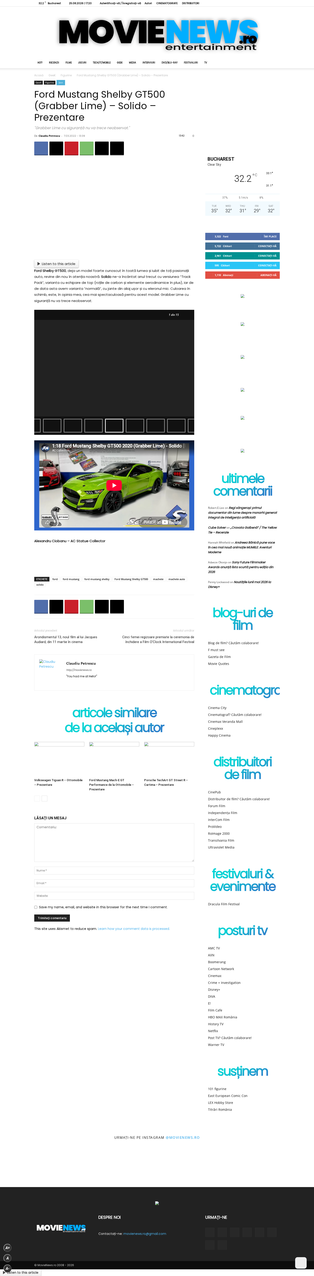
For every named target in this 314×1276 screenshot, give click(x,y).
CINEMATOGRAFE (167, 3)
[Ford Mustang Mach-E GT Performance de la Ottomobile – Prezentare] (114, 759)
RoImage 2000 (219, 833)
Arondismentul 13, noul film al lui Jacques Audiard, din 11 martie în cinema (65, 639)
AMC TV (214, 948)
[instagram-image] (19, 1167)
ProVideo (215, 826)
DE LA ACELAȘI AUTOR (114, 728)
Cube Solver (217, 527)
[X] (253, 3)
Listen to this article (58, 263)
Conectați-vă (267, 246)
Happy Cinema (219, 735)
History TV (215, 1024)
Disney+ (214, 989)
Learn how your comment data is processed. (134, 928)
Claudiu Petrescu (49, 135)
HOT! (40, 62)
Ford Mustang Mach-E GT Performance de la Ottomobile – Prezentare (111, 784)
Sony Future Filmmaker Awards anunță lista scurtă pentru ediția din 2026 (240, 567)
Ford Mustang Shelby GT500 (131, 579)
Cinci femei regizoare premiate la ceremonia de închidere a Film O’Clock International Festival (158, 639)
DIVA (211, 996)
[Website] (261, 3)
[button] (274, 63)
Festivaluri (191, 62)
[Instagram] (230, 3)
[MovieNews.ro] (157, 32)
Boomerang (217, 962)
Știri (61, 82)
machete (158, 579)
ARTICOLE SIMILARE (114, 713)
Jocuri (82, 62)
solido (40, 584)
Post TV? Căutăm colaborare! (230, 1038)
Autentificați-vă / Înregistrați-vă (120, 3)
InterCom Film (219, 819)
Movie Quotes (218, 663)
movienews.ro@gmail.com (144, 1233)
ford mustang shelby (96, 579)
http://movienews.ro (78, 670)
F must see (216, 650)
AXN (211, 955)
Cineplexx (215, 728)
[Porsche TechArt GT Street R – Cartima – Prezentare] (169, 759)
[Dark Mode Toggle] (301, 1263)
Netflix (213, 1031)
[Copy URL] (117, 148)
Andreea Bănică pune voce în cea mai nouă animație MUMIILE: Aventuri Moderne (241, 547)
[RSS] (238, 3)
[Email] (102, 148)
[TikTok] (246, 3)
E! (209, 1003)
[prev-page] (37, 798)
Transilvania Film (221, 840)
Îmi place (270, 236)
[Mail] (86, 684)
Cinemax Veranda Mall (225, 721)
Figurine (66, 75)
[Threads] (276, 3)
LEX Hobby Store (220, 1102)
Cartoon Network (221, 969)
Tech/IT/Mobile (102, 62)
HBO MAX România (222, 1017)
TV (205, 62)
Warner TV (216, 1044)
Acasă (38, 75)
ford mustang (71, 579)
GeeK (120, 62)
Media (132, 62)
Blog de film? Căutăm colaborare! (233, 643)
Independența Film (222, 813)
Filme (69, 62)
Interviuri (149, 62)
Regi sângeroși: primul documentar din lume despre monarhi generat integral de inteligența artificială (242, 513)
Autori (148, 3)
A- (7, 1268)
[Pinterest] (71, 148)
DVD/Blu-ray (169, 62)
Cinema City (217, 708)
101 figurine (217, 1089)
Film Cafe (215, 1010)
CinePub (214, 792)
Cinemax (214, 976)
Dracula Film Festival (224, 904)
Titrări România (220, 1109)
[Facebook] (223, 3)
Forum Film (216, 806)
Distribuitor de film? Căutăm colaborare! (239, 799)
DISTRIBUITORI (190, 3)
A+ (8, 1248)
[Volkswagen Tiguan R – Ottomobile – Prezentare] (59, 759)
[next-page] (44, 798)
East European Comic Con (228, 1096)
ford (55, 579)
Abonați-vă (268, 275)
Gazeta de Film (219, 657)
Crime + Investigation (224, 982)
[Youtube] (268, 3)
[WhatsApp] (87, 148)
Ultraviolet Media (221, 847)
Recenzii (54, 62)
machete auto (176, 579)
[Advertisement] (114, 561)
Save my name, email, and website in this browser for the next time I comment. (103, 907)
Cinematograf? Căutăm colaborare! (235, 714)
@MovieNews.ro (183, 1137)
